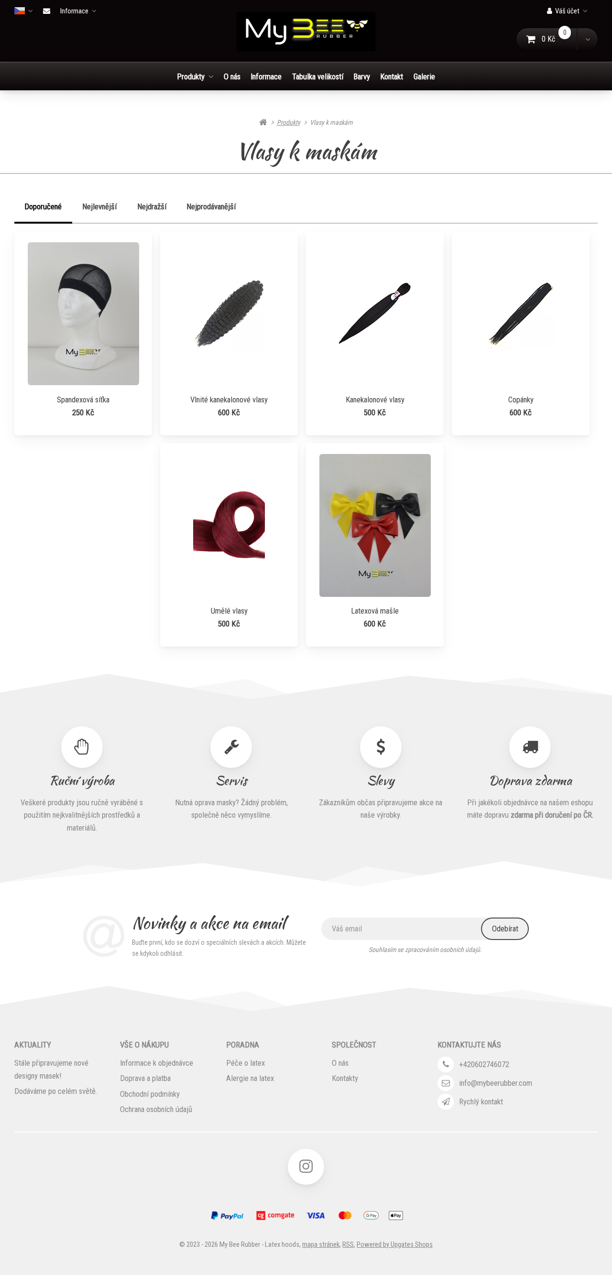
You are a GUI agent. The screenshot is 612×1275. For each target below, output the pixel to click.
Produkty (191, 76)
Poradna (242, 1044)
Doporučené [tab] (43, 206)
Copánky (521, 399)
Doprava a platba (145, 1078)
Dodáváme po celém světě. (55, 1091)
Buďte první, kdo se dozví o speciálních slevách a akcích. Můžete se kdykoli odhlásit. (219, 948)
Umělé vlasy (229, 611)
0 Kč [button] (560, 39)
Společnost (354, 1044)
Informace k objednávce (156, 1063)
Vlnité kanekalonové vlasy (229, 399)
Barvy (361, 76)
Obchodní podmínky (150, 1094)
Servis (231, 780)
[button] (587, 39)
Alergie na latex (250, 1078)
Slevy (380, 780)
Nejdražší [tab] (151, 206)
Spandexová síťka (83, 399)
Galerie (424, 76)
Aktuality (32, 1044)
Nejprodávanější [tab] (211, 206)
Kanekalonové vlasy (375, 399)
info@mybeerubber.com (495, 1083)
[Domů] (306, 31)
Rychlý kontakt (481, 1101)
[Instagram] (306, 1167)
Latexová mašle (375, 611)
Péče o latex (245, 1063)
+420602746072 (484, 1064)
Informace (74, 11)
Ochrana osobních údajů (156, 1109)
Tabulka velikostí (317, 76)
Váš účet (567, 11)
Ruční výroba (81, 780)
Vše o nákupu (144, 1044)
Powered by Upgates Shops (395, 1244)
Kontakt (391, 76)
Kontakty (345, 1078)
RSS (348, 1244)
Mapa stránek (320, 1244)
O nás (232, 76)
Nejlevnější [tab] (99, 206)
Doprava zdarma (530, 780)
